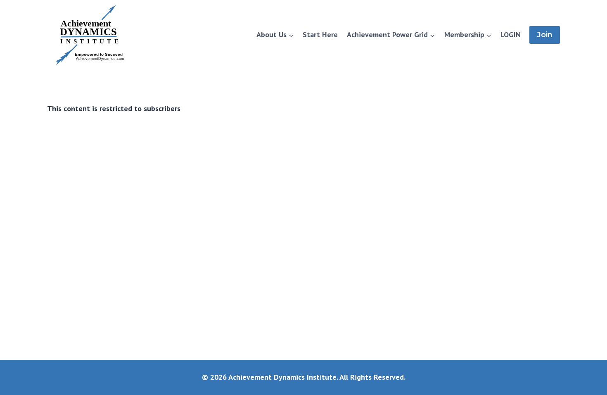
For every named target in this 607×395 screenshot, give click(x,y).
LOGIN (510, 34)
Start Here (320, 34)
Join (544, 34)
